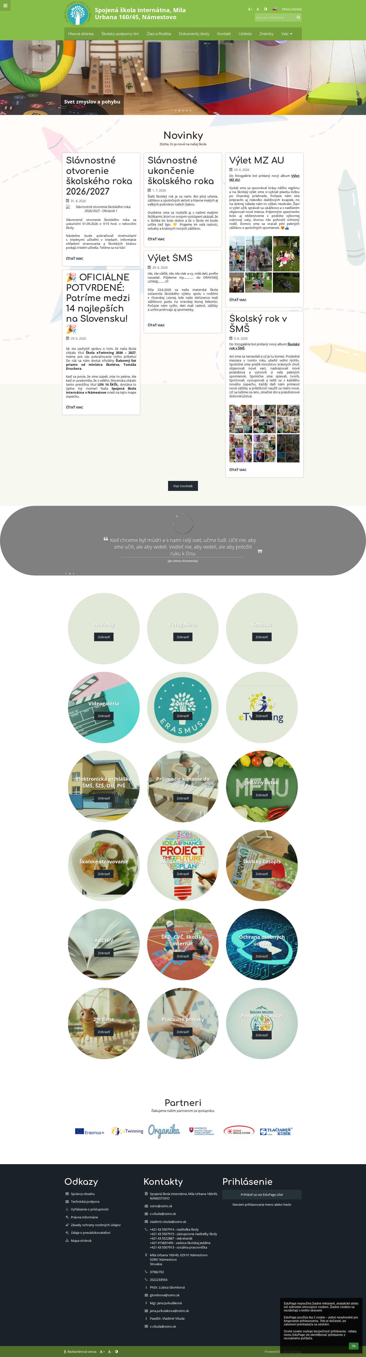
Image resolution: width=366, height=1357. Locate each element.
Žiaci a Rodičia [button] (159, 34)
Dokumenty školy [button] (194, 34)
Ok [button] (354, 1346)
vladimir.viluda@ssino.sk (168, 1221)
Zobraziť (104, 637)
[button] (265, 8)
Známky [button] (266, 34)
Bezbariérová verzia (82, 1351)
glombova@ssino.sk (165, 1295)
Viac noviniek (183, 486)
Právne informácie (84, 1217)
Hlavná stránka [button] (81, 34)
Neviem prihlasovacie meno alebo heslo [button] (262, 1204)
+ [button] (251, 9)
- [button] (259, 9)
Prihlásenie (292, 9)
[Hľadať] (298, 17)
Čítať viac (76, 259)
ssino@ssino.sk (161, 1206)
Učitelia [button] (245, 34)
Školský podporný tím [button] (120, 34)
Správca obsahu (83, 1194)
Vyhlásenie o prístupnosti (90, 1209)
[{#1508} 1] (89, 1131)
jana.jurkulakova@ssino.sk (169, 1310)
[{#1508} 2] (127, 1131)
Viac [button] (285, 34)
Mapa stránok (81, 1240)
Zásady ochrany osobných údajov (96, 1225)
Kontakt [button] (224, 34)
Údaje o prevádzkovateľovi (90, 1232)
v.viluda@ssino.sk (163, 1213)
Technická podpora (85, 1201)
